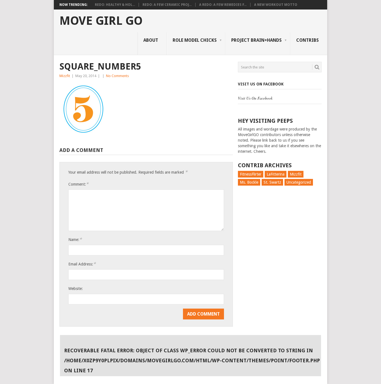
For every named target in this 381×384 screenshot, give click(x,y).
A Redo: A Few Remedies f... (223, 5)
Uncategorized (298, 182)
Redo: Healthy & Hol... (115, 5)
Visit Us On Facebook (261, 84)
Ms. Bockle (249, 182)
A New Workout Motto (275, 5)
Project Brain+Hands (256, 40)
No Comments (117, 76)
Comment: (78, 184)
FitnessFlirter (250, 174)
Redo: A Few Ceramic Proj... (167, 5)
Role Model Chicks (195, 40)
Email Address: (82, 264)
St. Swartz (272, 182)
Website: (75, 288)
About (150, 40)
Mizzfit (64, 76)
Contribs (307, 40)
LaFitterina (275, 174)
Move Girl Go (101, 21)
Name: (75, 239)
